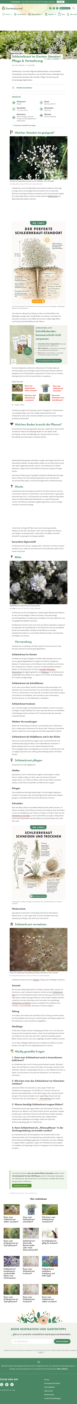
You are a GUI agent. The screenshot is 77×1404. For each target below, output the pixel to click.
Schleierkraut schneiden (21, 816)
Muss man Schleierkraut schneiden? (58, 388)
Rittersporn (51, 669)
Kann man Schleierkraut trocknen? (29, 1271)
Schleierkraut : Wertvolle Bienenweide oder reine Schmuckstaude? (30, 1245)
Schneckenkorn (46, 1099)
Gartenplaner (21, 14)
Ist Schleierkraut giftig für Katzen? (49, 1241)
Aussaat (36, 980)
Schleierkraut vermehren (21, 1003)
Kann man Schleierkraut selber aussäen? (31, 388)
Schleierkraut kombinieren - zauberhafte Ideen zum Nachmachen (10, 1273)
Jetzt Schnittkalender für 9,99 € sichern (48, 360)
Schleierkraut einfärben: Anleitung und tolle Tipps (48, 1272)
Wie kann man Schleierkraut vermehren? (30, 397)
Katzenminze (17, 672)
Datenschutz (49, 1395)
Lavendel (42, 669)
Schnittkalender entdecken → (22, 1185)
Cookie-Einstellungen (52, 1398)
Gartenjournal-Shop (52, 1383)
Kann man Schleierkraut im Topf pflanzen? (58, 397)
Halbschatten (53, 196)
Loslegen (60, 2)
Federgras (45, 672)
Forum (8, 14)
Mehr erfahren (62, 1369)
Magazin (51, 14)
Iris (27, 672)
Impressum (48, 1391)
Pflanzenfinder (36, 14)
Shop (63, 14)
